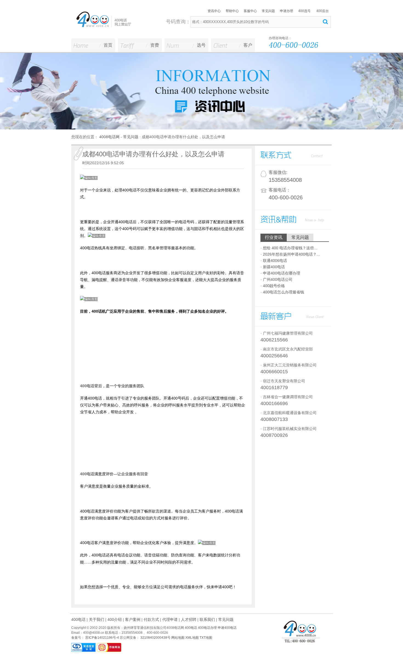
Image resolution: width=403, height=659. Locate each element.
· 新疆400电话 (272, 267)
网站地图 (178, 638)
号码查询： (178, 21)
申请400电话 (227, 628)
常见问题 (268, 11)
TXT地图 (206, 638)
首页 (108, 45)
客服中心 (250, 11)
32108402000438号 (155, 638)
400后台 (322, 11)
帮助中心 (232, 11)
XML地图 (192, 638)
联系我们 (207, 619)
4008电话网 (109, 137)
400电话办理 (207, 628)
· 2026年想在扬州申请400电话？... (290, 254)
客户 (247, 45)
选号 (201, 45)
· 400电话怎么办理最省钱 (282, 292)
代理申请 (170, 619)
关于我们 (96, 619)
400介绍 (114, 619)
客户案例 (132, 619)
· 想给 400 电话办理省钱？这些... (288, 248)
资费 (154, 45)
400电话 (78, 619)
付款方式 (151, 619)
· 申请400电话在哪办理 (280, 273)
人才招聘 (188, 619)
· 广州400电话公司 (276, 279)
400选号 (304, 11)
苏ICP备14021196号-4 (101, 638)
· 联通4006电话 (273, 260)
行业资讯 (273, 237)
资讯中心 (214, 11)
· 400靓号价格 (272, 286)
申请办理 (286, 11)
